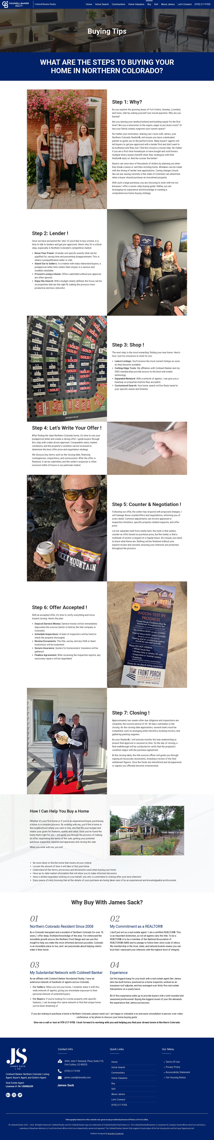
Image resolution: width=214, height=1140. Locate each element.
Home (89, 4)
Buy (149, 4)
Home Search (102, 4)
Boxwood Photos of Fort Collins (134, 1120)
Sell (156, 4)
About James (168, 4)
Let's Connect (185, 4)
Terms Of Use (173, 1061)
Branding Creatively (116, 1134)
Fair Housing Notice (176, 1077)
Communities (118, 4)
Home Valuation (136, 4)
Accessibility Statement (178, 1072)
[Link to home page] (17, 4)
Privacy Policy (173, 1067)
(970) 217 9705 (202, 4)
